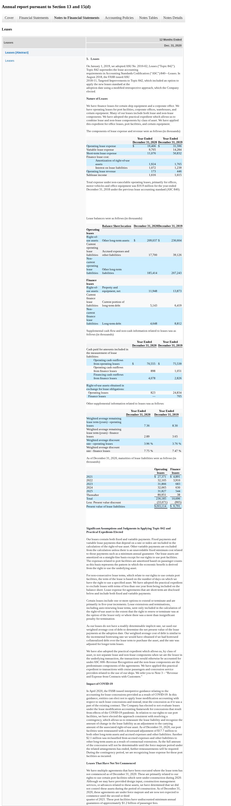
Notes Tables (148, 18)
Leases (9, 60)
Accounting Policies (119, 18)
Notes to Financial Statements (76, 18)
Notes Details (172, 18)
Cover (9, 18)
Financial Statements (34, 18)
